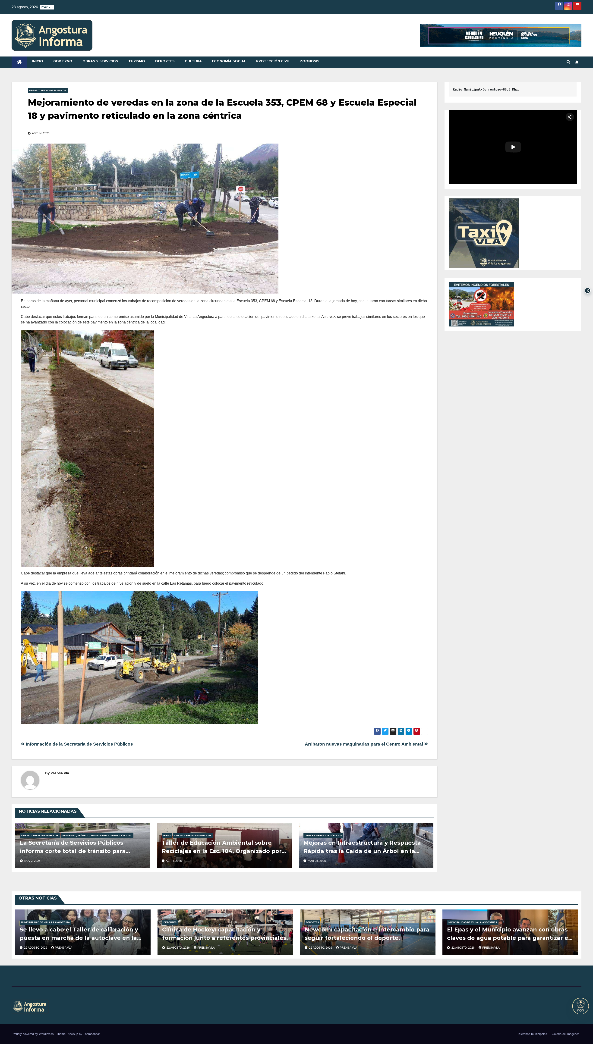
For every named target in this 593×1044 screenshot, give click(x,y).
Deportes (165, 61)
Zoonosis (309, 61)
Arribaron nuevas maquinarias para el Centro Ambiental (364, 744)
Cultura (193, 61)
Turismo (136, 61)
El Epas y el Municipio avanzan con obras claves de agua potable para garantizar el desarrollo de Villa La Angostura (508, 938)
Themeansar (91, 1034)
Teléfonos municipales (532, 1034)
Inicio (37, 61)
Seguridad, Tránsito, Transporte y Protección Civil (97, 835)
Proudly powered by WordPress (33, 1034)
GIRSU (166, 835)
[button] (568, 62)
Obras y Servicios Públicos (47, 90)
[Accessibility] (580, 1006)
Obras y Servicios (100, 61)
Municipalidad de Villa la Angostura (45, 922)
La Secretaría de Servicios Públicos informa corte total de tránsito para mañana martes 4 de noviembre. (73, 851)
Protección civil (273, 61)
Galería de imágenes (566, 1034)
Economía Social (229, 61)
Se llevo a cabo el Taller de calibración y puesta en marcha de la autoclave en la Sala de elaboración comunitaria (79, 938)
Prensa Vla (59, 773)
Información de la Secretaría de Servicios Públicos (79, 744)
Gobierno (62, 61)
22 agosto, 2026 (36, 947)
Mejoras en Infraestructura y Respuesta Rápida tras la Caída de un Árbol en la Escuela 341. (362, 851)
